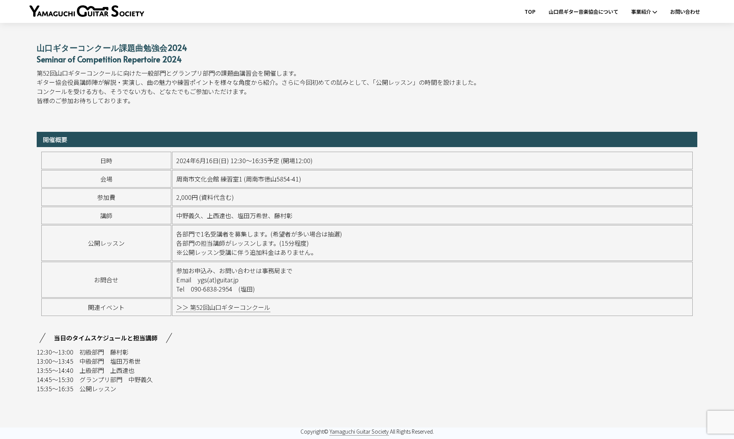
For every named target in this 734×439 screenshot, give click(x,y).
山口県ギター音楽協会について (583, 11)
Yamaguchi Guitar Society (359, 431)
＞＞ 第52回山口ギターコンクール (223, 307)
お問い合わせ (685, 11)
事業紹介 (641, 11)
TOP (530, 11)
